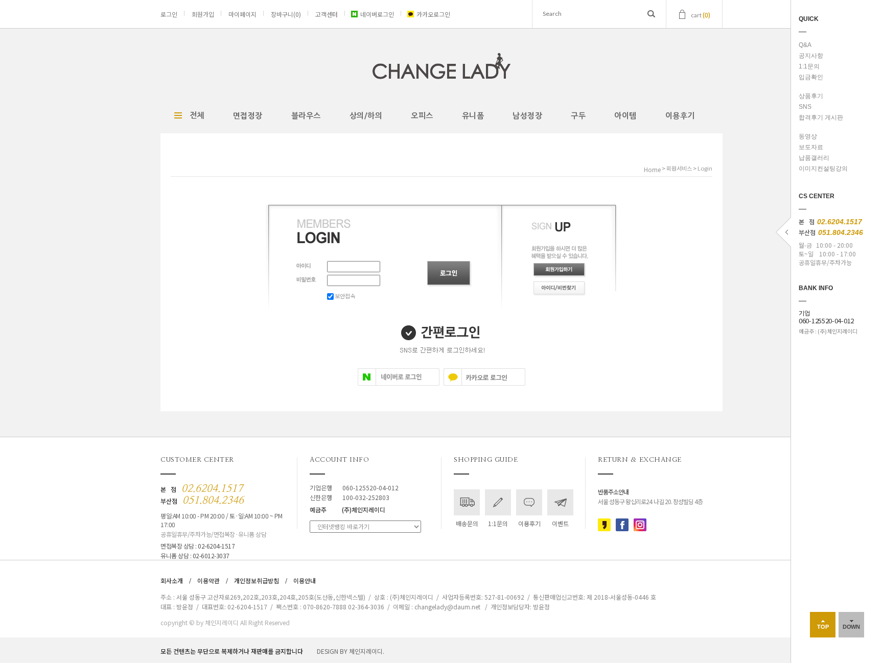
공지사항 (811, 55)
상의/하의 (366, 116)
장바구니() (286, 14)
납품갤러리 (814, 157)
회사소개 (171, 580)
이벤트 (560, 523)
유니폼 (473, 116)
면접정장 (248, 116)
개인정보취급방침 (256, 580)
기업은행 (354, 487)
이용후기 (680, 116)
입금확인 (811, 77)
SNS (805, 106)
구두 (578, 116)
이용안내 (304, 580)
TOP (823, 627)
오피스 (422, 116)
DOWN (851, 627)
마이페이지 (242, 14)
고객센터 (326, 14)
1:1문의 (809, 66)
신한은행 (349, 497)
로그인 (168, 14)
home (652, 169)
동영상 (808, 136)
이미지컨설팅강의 (823, 168)
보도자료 (811, 147)
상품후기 (811, 96)
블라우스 (306, 116)
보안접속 (344, 296)
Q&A (805, 45)
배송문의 (467, 523)
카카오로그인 (433, 14)
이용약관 (208, 580)
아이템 (625, 116)
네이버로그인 (377, 14)
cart (700, 14)
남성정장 (527, 116)
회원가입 (203, 14)
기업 (826, 317)
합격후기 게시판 (821, 117)
